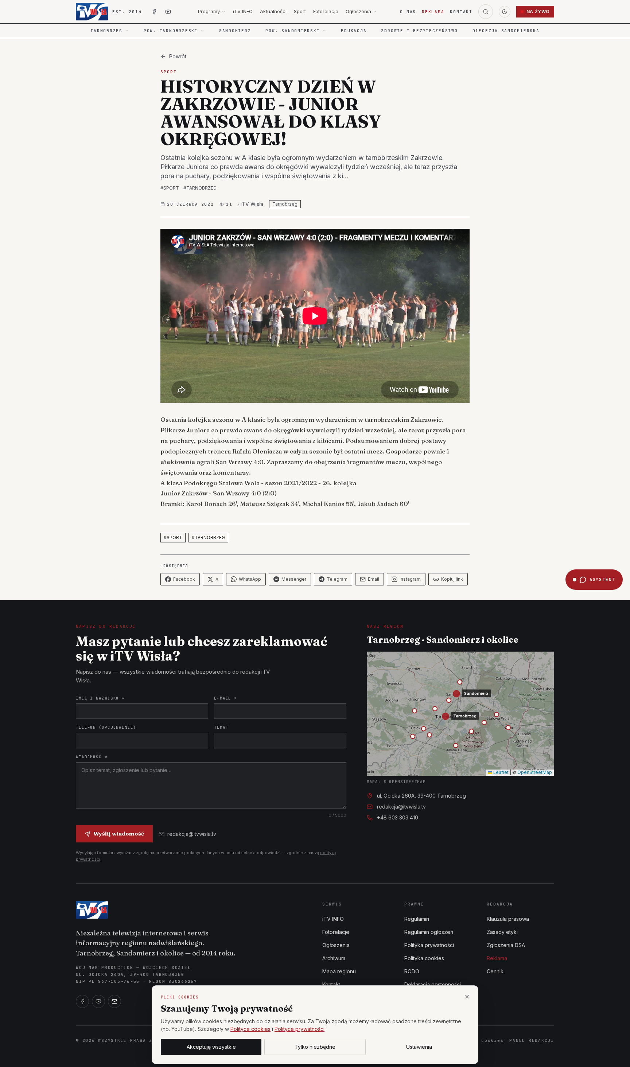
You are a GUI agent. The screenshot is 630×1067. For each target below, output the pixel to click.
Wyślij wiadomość (118, 833)
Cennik (495, 971)
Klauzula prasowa (508, 919)
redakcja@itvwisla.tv (191, 834)
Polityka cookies (424, 958)
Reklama (433, 11)
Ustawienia (419, 1047)
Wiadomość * (92, 756)
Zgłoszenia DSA (506, 945)
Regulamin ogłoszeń (428, 932)
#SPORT (169, 188)
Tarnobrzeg (285, 204)
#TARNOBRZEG (200, 188)
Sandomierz (235, 30)
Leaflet (500, 772)
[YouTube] (98, 1001)
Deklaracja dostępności (432, 984)
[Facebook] (82, 1001)
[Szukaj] (485, 11)
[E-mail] (114, 1001)
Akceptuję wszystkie (211, 1047)
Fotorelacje (325, 11)
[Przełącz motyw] (504, 11)
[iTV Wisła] (92, 910)
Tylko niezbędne (315, 1047)
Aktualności (273, 11)
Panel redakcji (531, 1040)
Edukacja (353, 30)
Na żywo (538, 11)
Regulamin (416, 919)
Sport (300, 11)
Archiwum (333, 958)
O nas (408, 11)
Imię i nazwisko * (100, 698)
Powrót (177, 56)
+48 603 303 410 (397, 817)
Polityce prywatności (299, 1029)
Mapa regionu (339, 971)
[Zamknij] (467, 996)
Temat (221, 727)
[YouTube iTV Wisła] (168, 11)
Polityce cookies (250, 1029)
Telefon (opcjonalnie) (106, 727)
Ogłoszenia (358, 11)
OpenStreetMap (534, 772)
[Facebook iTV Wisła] (154, 11)
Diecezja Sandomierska (506, 30)
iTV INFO (243, 11)
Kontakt (461, 11)
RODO (411, 971)
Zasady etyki (502, 932)
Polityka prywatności (429, 945)
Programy (209, 11)
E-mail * (225, 698)
